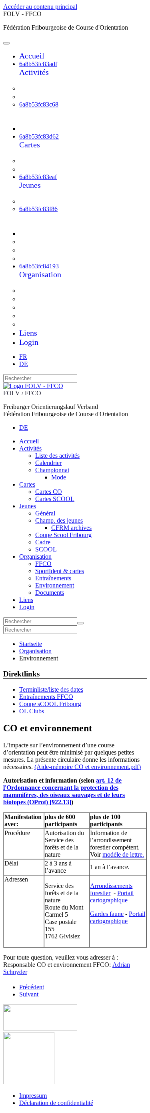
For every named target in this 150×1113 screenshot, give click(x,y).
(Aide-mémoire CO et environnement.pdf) (87, 766)
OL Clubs (31, 711)
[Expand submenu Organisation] (24, 283)
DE (23, 363)
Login (28, 342)
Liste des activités (52, 88)
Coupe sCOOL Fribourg (50, 703)
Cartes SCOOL (48, 169)
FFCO (35, 290)
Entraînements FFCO (46, 696)
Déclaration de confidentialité (56, 1102)
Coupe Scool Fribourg (58, 241)
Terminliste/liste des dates (51, 689)
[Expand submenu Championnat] (31, 120)
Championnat (45, 112)
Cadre (35, 250)
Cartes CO (41, 161)
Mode (43, 128)
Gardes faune (107, 913)
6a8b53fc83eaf (38, 176)
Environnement (48, 316)
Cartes (29, 144)
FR (23, 356)
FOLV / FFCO (22, 393)
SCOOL (38, 258)
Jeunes (30, 185)
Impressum (33, 1095)
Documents (42, 324)
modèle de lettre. (123, 854)
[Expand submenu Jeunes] (24, 194)
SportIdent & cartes (54, 299)
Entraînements (47, 307)
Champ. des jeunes (53, 217)
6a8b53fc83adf (38, 63)
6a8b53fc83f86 (38, 208)
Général (37, 201)
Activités (34, 72)
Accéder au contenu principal (40, 6)
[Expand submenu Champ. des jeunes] (31, 225)
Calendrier (41, 97)
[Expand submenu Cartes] (24, 153)
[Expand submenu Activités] (24, 81)
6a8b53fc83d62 (39, 136)
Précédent (31, 987)
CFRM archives (59, 232)
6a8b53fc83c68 (38, 104)
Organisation (40, 274)
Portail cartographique (112, 897)
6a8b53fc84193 (39, 266)
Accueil (31, 55)
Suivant (28, 994)
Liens (28, 332)
